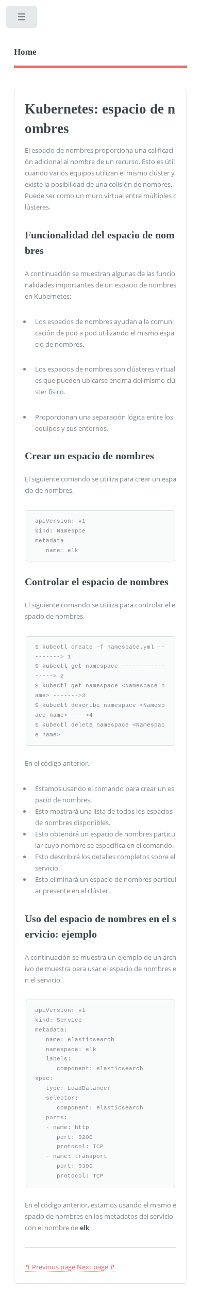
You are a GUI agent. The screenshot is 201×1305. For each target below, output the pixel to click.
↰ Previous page (50, 1266)
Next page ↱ (96, 1266)
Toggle (22, 19)
